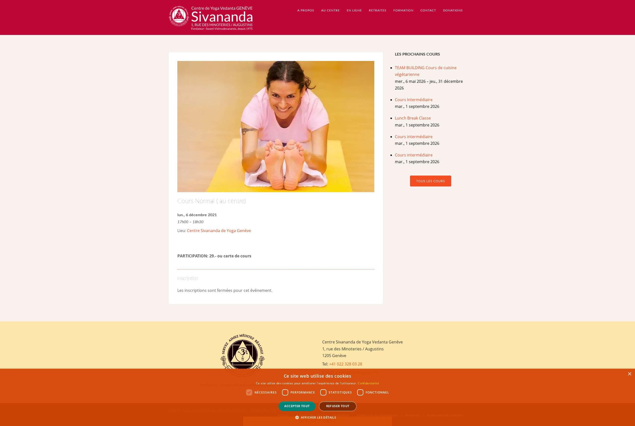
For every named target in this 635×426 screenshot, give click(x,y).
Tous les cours (430, 181)
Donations (453, 10)
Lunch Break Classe (413, 118)
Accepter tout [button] (297, 406)
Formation (403, 10)
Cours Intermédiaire (414, 99)
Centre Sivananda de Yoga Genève (219, 230)
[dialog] (317, 397)
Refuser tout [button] (337, 406)
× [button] (629, 374)
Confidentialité (368, 383)
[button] (317, 417)
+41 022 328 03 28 (345, 364)
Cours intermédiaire (414, 136)
